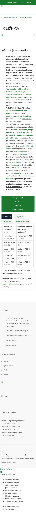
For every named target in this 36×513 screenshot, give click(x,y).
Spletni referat (9, 366)
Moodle (6, 361)
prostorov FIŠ (27, 119)
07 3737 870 (10, 331)
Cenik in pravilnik (22, 221)
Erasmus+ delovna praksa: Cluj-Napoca (13, 432)
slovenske (14, 86)
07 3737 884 (26, 2)
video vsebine (16, 165)
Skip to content (6, 469)
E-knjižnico (22, 154)
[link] (3, 454)
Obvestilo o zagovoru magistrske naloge (13, 421)
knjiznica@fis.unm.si (19, 151)
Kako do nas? (7, 221)
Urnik (5, 370)
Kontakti (6, 374)
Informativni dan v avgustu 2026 (11, 427)
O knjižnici (19, 217)
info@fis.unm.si (11, 345)
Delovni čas (6, 217)
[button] (1, 472)
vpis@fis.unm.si (12, 2)
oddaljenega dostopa (14, 116)
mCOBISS (17, 162)
